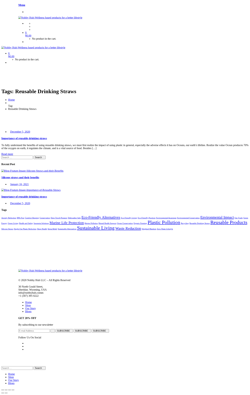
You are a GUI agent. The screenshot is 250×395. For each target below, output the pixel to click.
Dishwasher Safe (74, 218)
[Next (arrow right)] (6, 392)
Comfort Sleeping (32, 218)
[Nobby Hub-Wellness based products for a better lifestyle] (50, 17)
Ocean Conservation (125, 223)
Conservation (45, 218)
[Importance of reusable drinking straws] (31, 190)
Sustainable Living (96, 228)
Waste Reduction (128, 228)
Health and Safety (26, 223)
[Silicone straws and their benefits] (32, 170)
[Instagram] (33, 26)
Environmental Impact (217, 217)
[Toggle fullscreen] (9, 389)
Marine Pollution (91, 223)
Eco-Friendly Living (129, 218)
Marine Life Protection (66, 223)
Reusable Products (228, 222)
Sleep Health (42, 229)
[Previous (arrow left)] (2, 392)
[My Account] (26, 41)
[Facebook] (33, 23)
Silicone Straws (7, 229)
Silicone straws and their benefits (20, 177)
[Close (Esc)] (2, 389)
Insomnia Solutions (41, 223)
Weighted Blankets (149, 229)
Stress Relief (52, 229)
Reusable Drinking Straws (199, 223)
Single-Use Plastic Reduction (25, 229)
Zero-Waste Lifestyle (165, 229)
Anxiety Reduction (8, 218)
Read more (7, 154)
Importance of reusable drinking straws (24, 138)
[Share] (6, 389)
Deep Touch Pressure (59, 218)
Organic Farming (140, 223)
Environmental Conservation (188, 218)
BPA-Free (20, 218)
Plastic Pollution (164, 222)
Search (39, 157)
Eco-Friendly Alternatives (100, 217)
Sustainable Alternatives (67, 229)
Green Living (13, 223)
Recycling (185, 223)
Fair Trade (239, 218)
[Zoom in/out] (13, 389)
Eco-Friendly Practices (146, 218)
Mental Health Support (107, 223)
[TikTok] (33, 29)
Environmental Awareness (166, 218)
